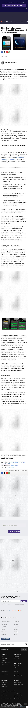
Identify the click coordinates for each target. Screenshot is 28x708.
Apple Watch (17, 626)
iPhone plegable (14, 21)
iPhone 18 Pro (6, 21)
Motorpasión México (18, 698)
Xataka (2, 656)
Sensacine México (18, 695)
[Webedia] (5, 650)
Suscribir (23, 601)
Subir (22, 649)
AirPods (16, 624)
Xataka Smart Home (5, 662)
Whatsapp (21, 21)
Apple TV (3, 626)
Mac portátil (4, 624)
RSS (18, 610)
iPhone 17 (3, 634)
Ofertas (16, 629)
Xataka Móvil (4, 658)
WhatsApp (3, 631)
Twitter (4, 52)
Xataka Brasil (4, 695)
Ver (15, 531)
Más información (21, 706)
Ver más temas (5, 638)
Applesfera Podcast (5, 621)
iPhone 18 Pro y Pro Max (16, 591)
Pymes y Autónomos (18, 684)
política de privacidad (19, 604)
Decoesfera (3, 684)
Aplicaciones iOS (10, 470)
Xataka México (4, 693)
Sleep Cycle (14, 465)
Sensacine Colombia (18, 696)
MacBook (16, 631)
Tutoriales (16, 621)
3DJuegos (16, 656)
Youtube (12, 610)
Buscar (26, 644)
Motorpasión (17, 673)
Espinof (16, 667)
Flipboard (7, 52)
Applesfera (3, 660)
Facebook (2, 52)
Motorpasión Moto (18, 675)
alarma (17, 470)
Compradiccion (4, 686)
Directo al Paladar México (6, 698)
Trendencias (4, 682)
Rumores (3, 629)
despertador (24, 470)
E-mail (9, 52)
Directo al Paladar (5, 673)
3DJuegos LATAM (18, 693)
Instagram (15, 610)
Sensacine (16, 665)
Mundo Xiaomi (4, 664)
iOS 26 (15, 634)
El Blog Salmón (17, 682)
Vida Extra (16, 658)
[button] (11, 62)
